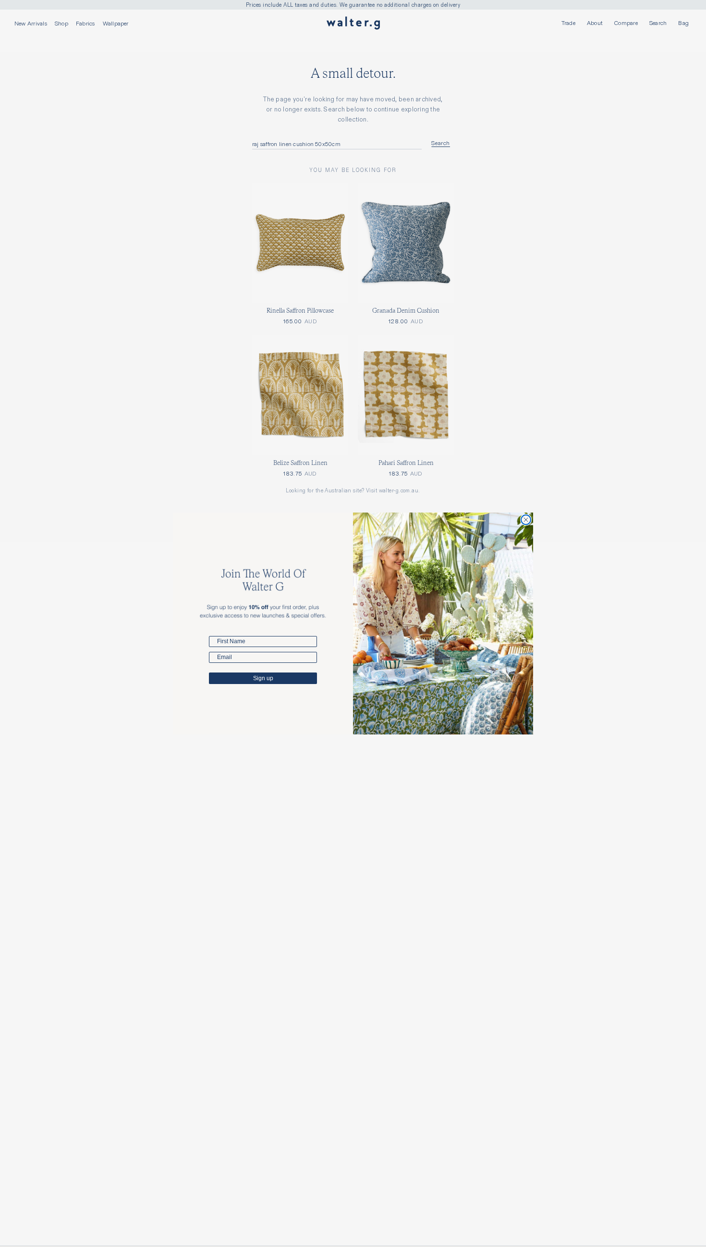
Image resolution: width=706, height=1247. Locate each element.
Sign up (263, 678)
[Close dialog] (526, 520)
